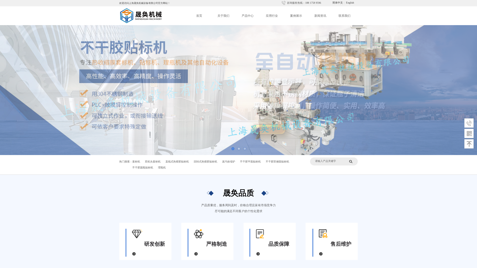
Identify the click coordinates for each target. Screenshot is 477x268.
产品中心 (248, 15)
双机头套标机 (153, 161)
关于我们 (223, 15)
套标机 (136, 161)
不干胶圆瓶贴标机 (142, 167)
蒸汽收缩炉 (228, 161)
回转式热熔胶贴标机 (205, 161)
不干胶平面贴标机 (250, 161)
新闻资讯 (320, 15)
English (350, 2)
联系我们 (344, 15)
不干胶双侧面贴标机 (277, 161)
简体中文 (337, 2)
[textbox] (331, 161)
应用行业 (272, 15)
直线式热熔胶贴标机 (177, 161)
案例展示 (296, 15)
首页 (199, 15)
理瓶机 (162, 167)
